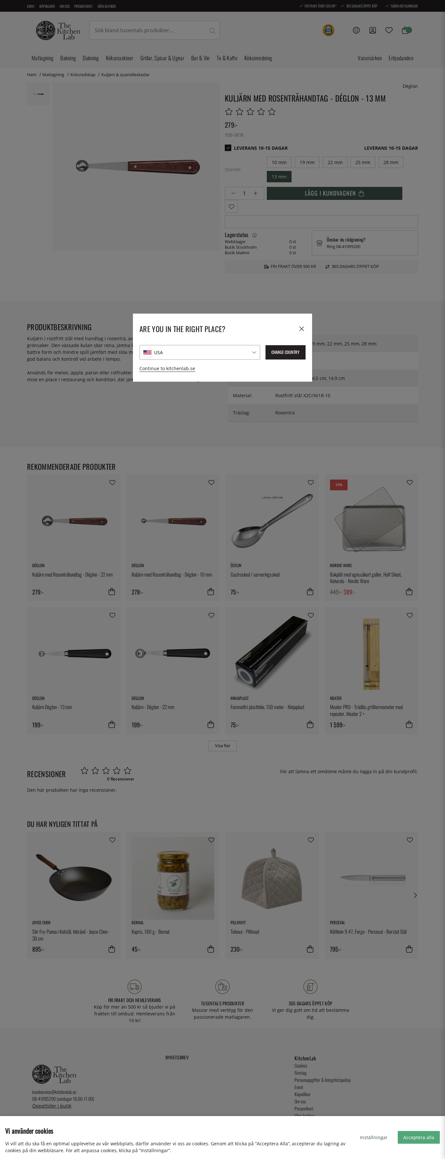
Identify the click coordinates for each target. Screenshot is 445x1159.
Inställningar (374, 1137)
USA (158, 352)
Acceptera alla (418, 1137)
